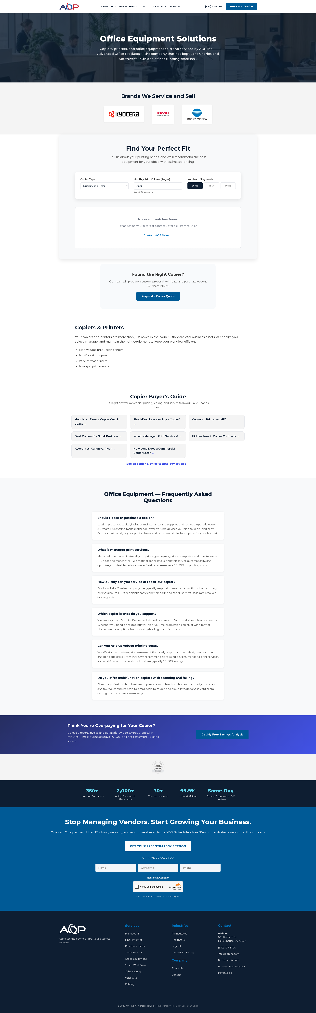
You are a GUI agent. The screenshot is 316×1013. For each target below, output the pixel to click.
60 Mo (228, 186)
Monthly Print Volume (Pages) (152, 179)
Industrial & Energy (183, 952)
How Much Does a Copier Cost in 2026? (97, 421)
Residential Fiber (135, 946)
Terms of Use (179, 1006)
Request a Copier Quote (158, 296)
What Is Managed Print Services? (157, 436)
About (145, 6)
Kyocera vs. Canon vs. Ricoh (95, 448)
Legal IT (176, 946)
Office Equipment (136, 958)
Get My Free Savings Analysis (222, 734)
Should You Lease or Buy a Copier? (157, 421)
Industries (127, 6)
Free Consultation (241, 6)
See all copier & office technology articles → (158, 463)
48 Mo (211, 186)
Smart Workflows (135, 965)
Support (176, 6)
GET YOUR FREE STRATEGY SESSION (158, 846)
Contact (160, 6)
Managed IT (132, 933)
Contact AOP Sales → (158, 235)
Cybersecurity (133, 971)
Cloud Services (133, 952)
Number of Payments (200, 179)
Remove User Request (231, 966)
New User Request (229, 960)
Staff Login (192, 1006)
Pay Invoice (225, 972)
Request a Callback (158, 877)
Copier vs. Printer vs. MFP (211, 419)
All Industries (179, 933)
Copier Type (87, 179)
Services (107, 6)
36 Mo (195, 186)
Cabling (129, 984)
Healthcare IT (180, 939)
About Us (177, 968)
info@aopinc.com (228, 953)
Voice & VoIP (132, 977)
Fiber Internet (133, 939)
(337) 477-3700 (227, 947)
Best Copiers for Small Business (98, 436)
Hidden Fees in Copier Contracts (216, 436)
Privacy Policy (163, 1006)
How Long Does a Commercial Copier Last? (154, 450)
